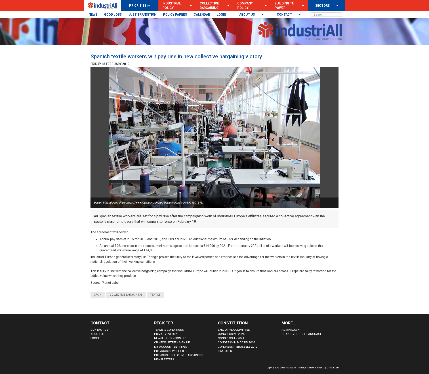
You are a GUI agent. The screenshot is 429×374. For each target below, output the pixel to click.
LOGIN (221, 14)
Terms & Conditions (169, 329)
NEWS (93, 14)
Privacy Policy (165, 334)
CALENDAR (202, 14)
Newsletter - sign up (170, 338)
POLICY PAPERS (175, 14)
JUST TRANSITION (142, 14)
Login (94, 338)
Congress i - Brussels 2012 (237, 346)
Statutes (225, 351)
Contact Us (99, 329)
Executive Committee (234, 329)
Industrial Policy (171, 6)
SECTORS (322, 5)
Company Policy (245, 6)
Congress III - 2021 (231, 338)
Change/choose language (302, 334)
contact (285, 14)
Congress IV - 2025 (231, 334)
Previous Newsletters (171, 351)
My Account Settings (170, 346)
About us (247, 14)
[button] (189, 5)
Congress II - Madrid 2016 (236, 342)
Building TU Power (284, 6)
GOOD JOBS (113, 14)
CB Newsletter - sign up (172, 342)
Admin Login (291, 329)
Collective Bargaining (209, 6)
